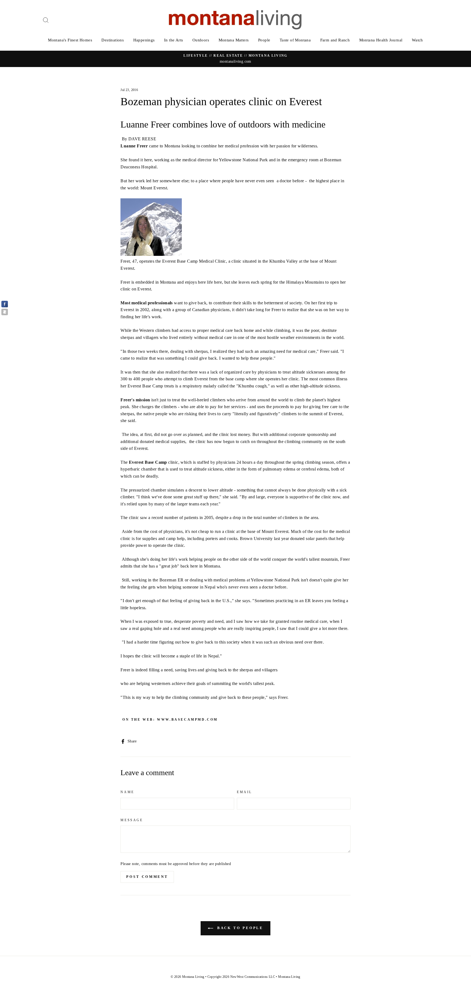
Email (244, 792)
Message (131, 820)
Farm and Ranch (335, 40)
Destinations (112, 40)
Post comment (147, 877)
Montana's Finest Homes (70, 40)
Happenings (144, 40)
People (264, 40)
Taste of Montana (295, 40)
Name (127, 792)
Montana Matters (234, 40)
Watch (417, 40)
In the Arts (173, 40)
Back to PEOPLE (239, 928)
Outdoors (200, 40)
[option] (235, 58)
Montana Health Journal (381, 40)
